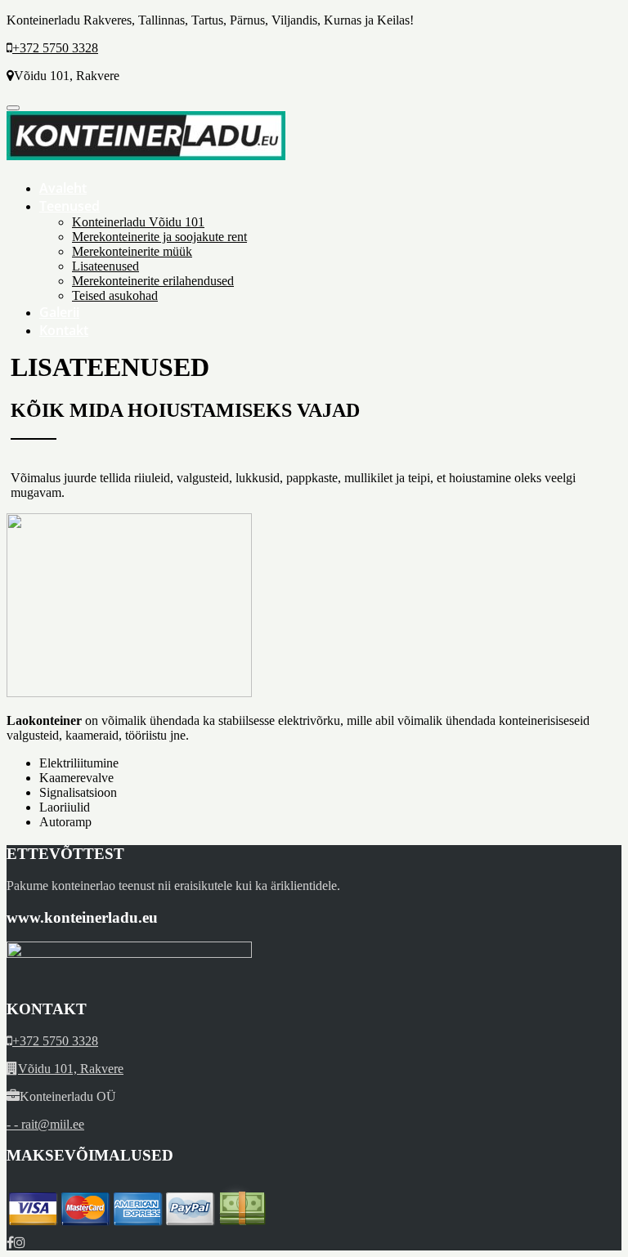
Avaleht (63, 188)
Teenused (69, 206)
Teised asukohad (115, 295)
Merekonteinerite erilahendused (153, 281)
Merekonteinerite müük (132, 251)
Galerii (59, 312)
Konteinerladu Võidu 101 (138, 222)
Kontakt (63, 330)
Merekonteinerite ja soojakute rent (159, 237)
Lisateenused (105, 266)
